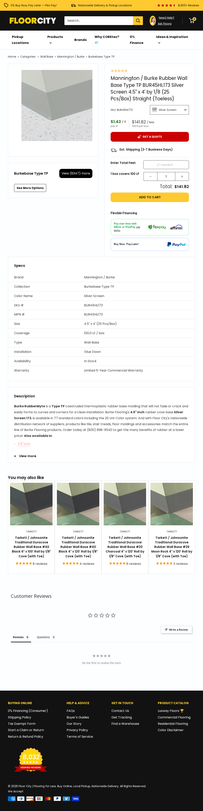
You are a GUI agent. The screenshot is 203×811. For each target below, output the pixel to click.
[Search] (138, 20)
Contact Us (120, 710)
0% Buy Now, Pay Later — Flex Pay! (34, 5)
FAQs (71, 710)
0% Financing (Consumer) (28, 710)
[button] (101, 277)
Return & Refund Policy (25, 736)
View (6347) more (76, 173)
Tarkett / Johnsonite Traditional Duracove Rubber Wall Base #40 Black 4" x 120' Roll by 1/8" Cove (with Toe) (78, 547)
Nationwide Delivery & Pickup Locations (105, 5)
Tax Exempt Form (21, 723)
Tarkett (31, 531)
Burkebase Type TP (101, 57)
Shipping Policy (19, 717)
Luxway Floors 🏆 (171, 710)
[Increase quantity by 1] (182, 176)
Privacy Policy (77, 730)
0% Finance (136, 40)
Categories (28, 57)
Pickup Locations (20, 40)
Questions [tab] (43, 637)
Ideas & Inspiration (172, 37)
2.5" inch (24, 444)
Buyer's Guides (78, 717)
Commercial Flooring (174, 717)
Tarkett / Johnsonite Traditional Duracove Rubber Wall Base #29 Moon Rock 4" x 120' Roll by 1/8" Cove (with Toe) (171, 547)
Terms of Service (80, 736)
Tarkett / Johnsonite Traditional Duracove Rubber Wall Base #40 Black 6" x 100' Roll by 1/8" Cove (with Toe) (31, 547)
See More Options (30, 188)
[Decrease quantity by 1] (150, 176)
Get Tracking (121, 717)
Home (12, 57)
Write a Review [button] (178, 629)
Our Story (74, 723)
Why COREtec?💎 (107, 40)
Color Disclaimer (171, 730)
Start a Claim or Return (26, 730)
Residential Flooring (173, 723)
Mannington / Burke (70, 57)
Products (55, 37)
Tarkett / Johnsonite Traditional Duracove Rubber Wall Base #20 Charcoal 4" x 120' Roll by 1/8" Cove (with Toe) (125, 547)
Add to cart (150, 197)
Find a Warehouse (125, 723)
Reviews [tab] (18, 637)
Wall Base (46, 57)
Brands (80, 40)
